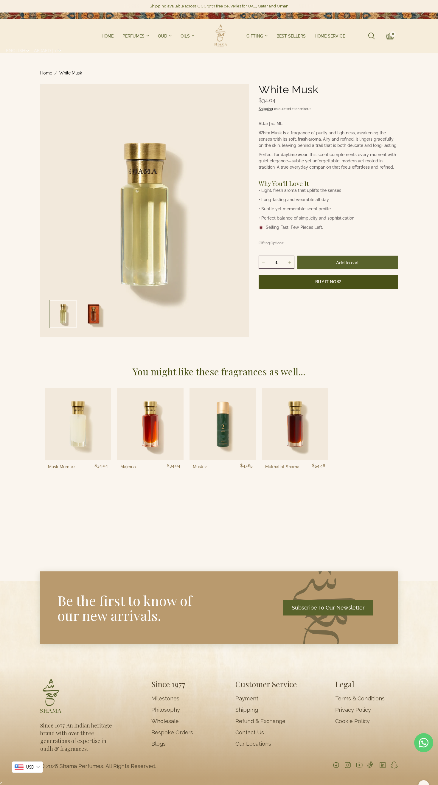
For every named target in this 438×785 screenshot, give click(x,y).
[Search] (371, 36)
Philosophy (165, 710)
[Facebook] (336, 765)
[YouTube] (359, 765)
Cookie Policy (352, 721)
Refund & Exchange (260, 721)
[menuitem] (108, 36)
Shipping (266, 109)
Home (108, 36)
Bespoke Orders (172, 732)
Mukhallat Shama (282, 466)
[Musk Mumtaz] (78, 424)
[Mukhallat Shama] (295, 424)
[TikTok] (371, 765)
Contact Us (249, 732)
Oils (185, 36)
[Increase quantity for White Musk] (289, 262)
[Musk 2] (223, 424)
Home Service (330, 36)
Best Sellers (291, 36)
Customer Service (266, 684)
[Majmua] (150, 424)
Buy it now (328, 281)
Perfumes (133, 36)
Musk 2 (199, 466)
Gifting (254, 36)
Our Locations (253, 744)
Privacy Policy (353, 710)
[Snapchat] (394, 765)
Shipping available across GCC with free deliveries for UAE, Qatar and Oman (219, 6)
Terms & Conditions (360, 698)
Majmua (128, 466)
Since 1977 (168, 684)
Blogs (158, 744)
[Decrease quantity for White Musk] (263, 262)
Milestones (165, 698)
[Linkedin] (382, 765)
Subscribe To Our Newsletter (328, 607)
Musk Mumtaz (61, 466)
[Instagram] (347, 765)
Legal (344, 684)
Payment (246, 698)
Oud (162, 36)
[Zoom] (236, 96)
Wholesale (165, 721)
